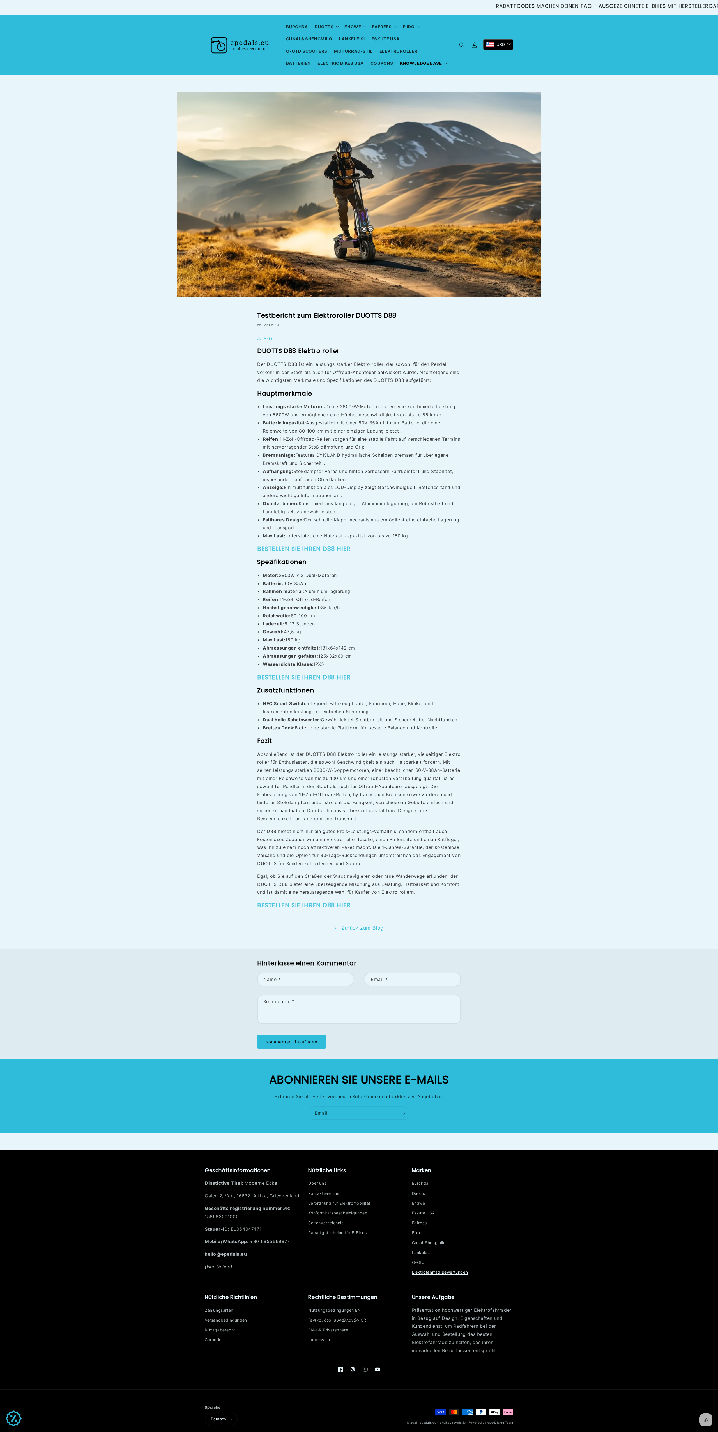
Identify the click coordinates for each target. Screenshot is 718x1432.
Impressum (319, 1339)
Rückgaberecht (220, 1329)
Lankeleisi (422, 1252)
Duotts (418, 1193)
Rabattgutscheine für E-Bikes (337, 1232)
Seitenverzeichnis (325, 1222)
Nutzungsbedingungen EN (334, 1310)
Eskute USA (423, 1213)
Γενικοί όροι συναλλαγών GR (337, 1320)
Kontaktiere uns (323, 1193)
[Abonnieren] (403, 1113)
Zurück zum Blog (362, 928)
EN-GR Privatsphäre (328, 1329)
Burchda (420, 1183)
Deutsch (218, 1419)
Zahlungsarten (219, 1310)
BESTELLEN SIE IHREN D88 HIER (304, 548)
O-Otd (418, 1262)
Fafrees (419, 1222)
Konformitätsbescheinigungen (337, 1213)
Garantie (213, 1339)
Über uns (317, 1183)
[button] (326, 27)
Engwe (418, 1203)
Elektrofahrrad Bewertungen (440, 1272)
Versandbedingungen (226, 1320)
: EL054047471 (244, 1229)
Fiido (417, 1232)
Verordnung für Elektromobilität (339, 1203)
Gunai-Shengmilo (429, 1242)
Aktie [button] (269, 338)
